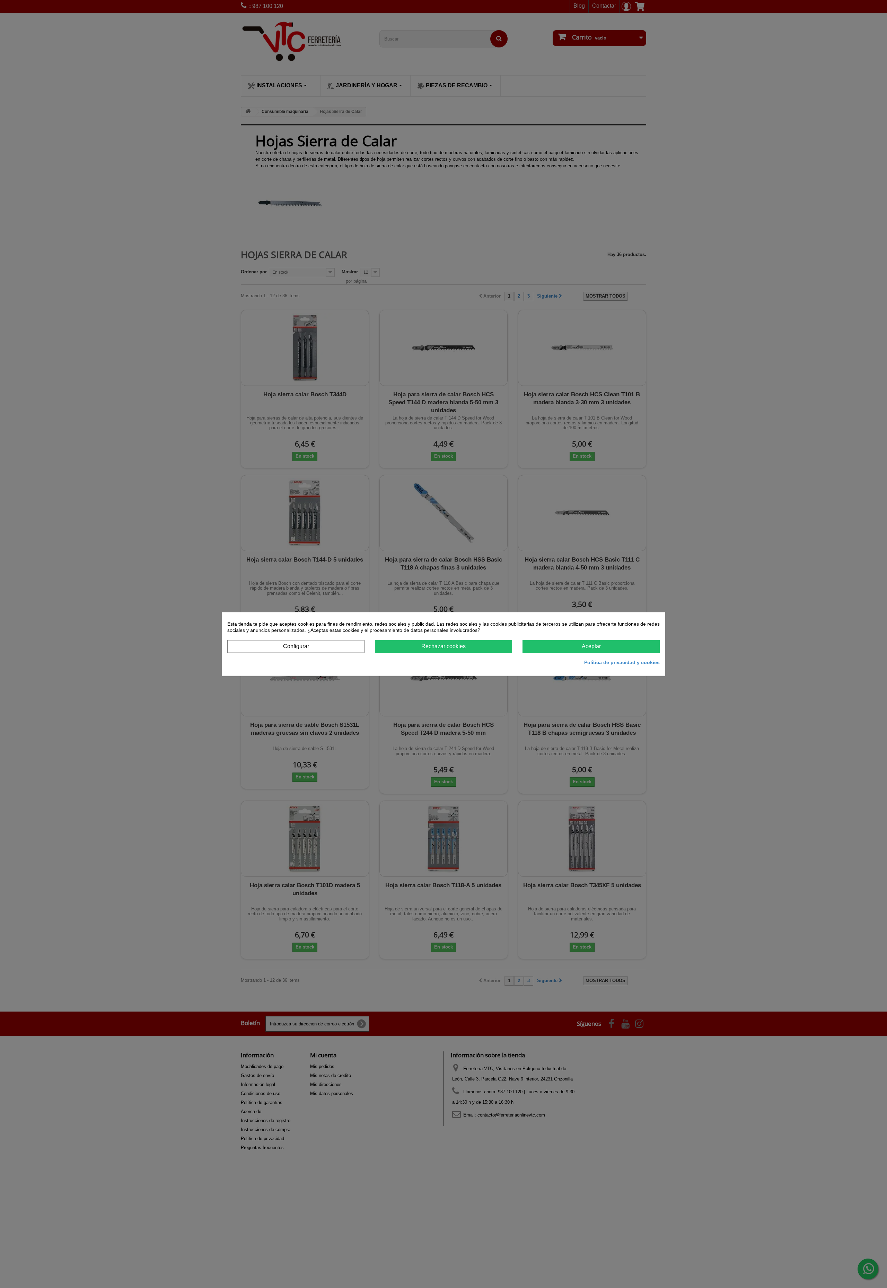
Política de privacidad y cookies (622, 662)
